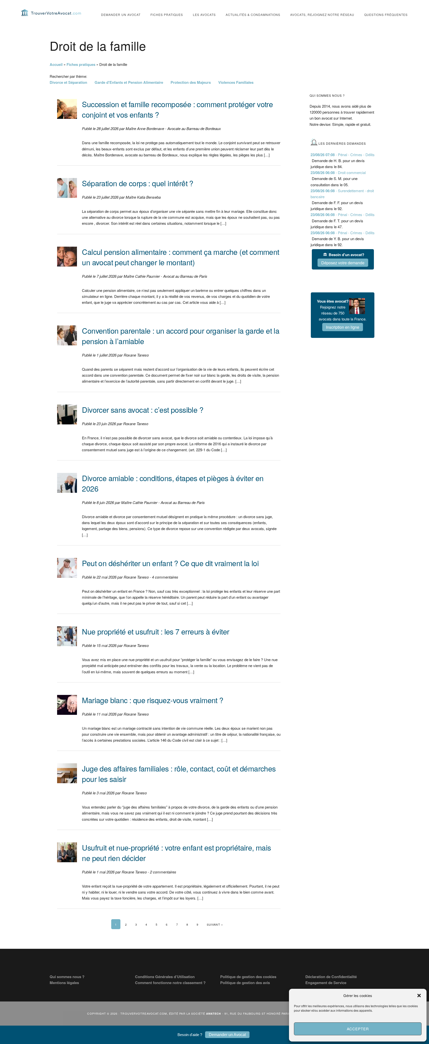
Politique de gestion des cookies (248, 976)
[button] (419, 995)
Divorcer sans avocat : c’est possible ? (142, 409)
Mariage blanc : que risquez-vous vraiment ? (152, 700)
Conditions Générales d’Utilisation (165, 976)
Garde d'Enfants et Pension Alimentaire (129, 82)
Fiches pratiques (81, 64)
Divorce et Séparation (68, 82)
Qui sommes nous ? (67, 976)
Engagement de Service (325, 982)
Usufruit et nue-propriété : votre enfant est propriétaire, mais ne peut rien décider (176, 852)
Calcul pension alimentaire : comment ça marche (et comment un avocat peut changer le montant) (180, 257)
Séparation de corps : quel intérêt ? (137, 183)
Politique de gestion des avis (245, 982)
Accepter (358, 1028)
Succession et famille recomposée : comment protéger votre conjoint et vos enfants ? (177, 109)
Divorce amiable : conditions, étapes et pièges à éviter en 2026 (172, 483)
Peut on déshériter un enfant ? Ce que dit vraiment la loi (170, 563)
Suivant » (215, 924)
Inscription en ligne (342, 327)
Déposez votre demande (342, 263)
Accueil (56, 64)
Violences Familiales (235, 82)
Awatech (213, 1013)
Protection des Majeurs (191, 82)
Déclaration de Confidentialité (331, 976)
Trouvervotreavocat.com (51, 12)
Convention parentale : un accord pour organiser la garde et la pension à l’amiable (180, 335)
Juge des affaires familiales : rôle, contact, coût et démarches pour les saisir (179, 773)
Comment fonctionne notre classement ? (170, 982)
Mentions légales (64, 982)
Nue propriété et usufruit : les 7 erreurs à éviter (155, 631)
